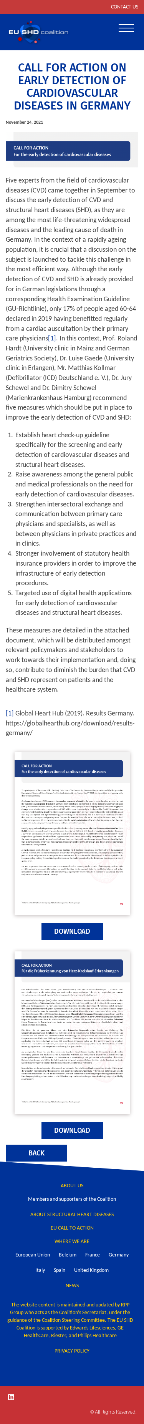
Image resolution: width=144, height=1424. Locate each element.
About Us (72, 1186)
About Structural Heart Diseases (72, 1215)
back (36, 1153)
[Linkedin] (11, 1397)
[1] (52, 338)
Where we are (72, 1242)
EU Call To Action (72, 1228)
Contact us (124, 7)
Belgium (67, 1255)
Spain (59, 1270)
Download (72, 931)
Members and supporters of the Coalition (72, 1199)
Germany (119, 1255)
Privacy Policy (72, 1351)
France (92, 1255)
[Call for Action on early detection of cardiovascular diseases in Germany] (72, 150)
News (72, 1286)
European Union (32, 1255)
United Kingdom (91, 1270)
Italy (40, 1270)
